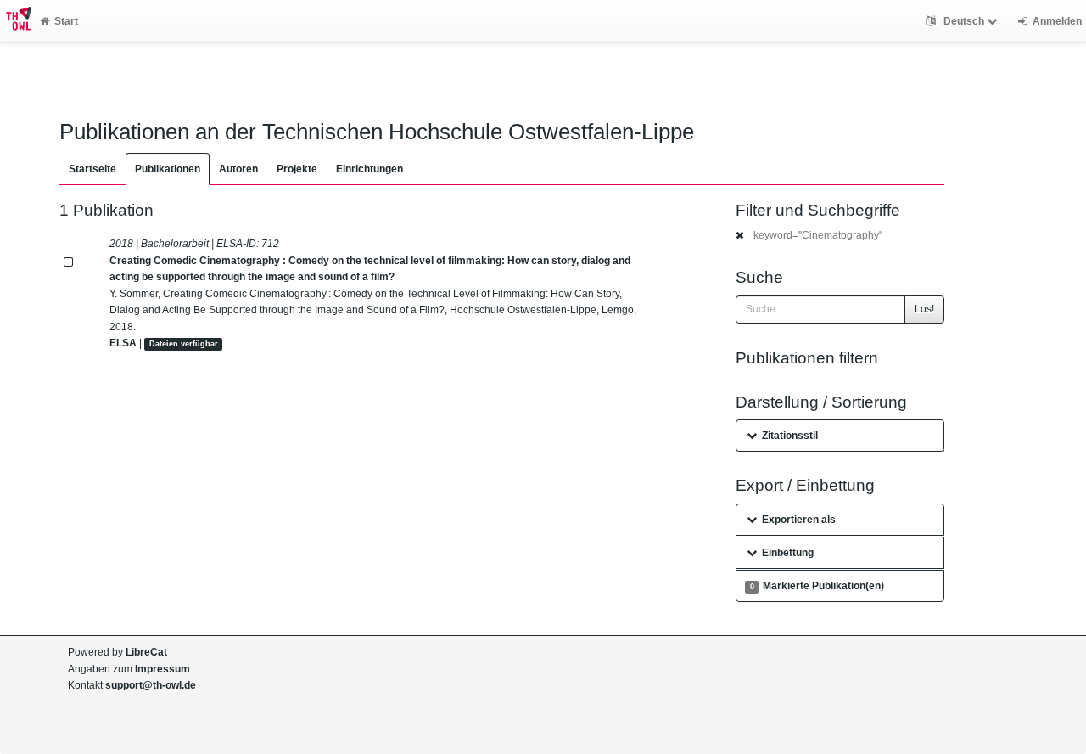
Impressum (162, 669)
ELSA (123, 343)
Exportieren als (799, 520)
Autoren (238, 169)
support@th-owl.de (150, 685)
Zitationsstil (790, 436)
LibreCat (146, 652)
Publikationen (167, 169)
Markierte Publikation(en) (817, 586)
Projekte (297, 169)
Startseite (92, 169)
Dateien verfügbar (183, 344)
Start (66, 21)
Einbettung (788, 553)
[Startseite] (15, 21)
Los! (924, 309)
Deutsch (964, 21)
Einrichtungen (369, 169)
